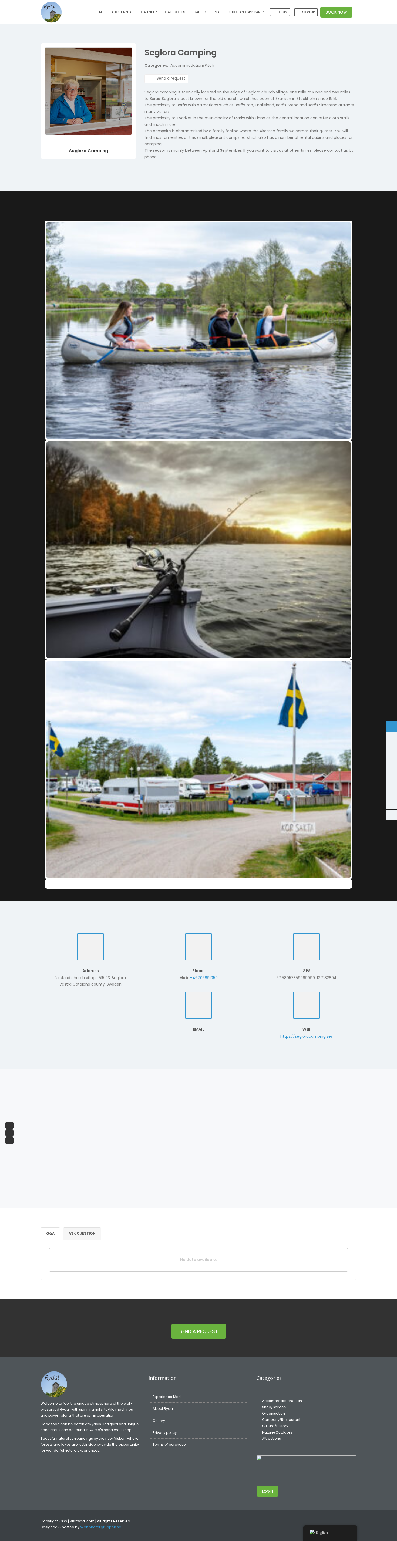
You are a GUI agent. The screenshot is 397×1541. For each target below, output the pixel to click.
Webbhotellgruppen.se (100, 1527)
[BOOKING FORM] (391, 803)
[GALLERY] (391, 737)
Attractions (271, 1438)
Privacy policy (165, 1432)
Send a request (170, 78)
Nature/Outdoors (277, 1432)
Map (218, 12)
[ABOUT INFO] (391, 726)
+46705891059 (204, 977)
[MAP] (391, 770)
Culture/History (275, 1425)
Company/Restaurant (281, 1419)
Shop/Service (274, 1407)
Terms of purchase (169, 1444)
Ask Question (82, 1233)
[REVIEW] (391, 815)
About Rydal (122, 12)
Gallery (200, 12)
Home (99, 12)
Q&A (50, 1233)
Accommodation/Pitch (192, 65)
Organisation (273, 1413)
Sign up (308, 12)
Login (282, 12)
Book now (336, 12)
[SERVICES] (391, 792)
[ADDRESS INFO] (391, 759)
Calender (149, 12)
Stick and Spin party (246, 12)
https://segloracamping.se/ (306, 1036)
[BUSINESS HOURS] (391, 748)
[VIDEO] (391, 781)
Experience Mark (167, 1396)
